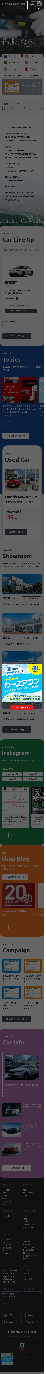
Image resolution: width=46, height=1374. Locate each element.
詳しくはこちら (22, 707)
